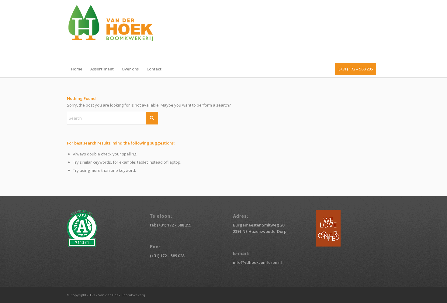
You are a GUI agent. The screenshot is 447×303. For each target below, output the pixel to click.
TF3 (92, 295)
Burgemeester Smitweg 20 (258, 225)
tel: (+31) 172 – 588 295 (170, 225)
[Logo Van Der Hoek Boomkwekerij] (114, 30)
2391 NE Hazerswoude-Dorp (259, 231)
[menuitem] (76, 69)
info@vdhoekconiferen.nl (257, 262)
